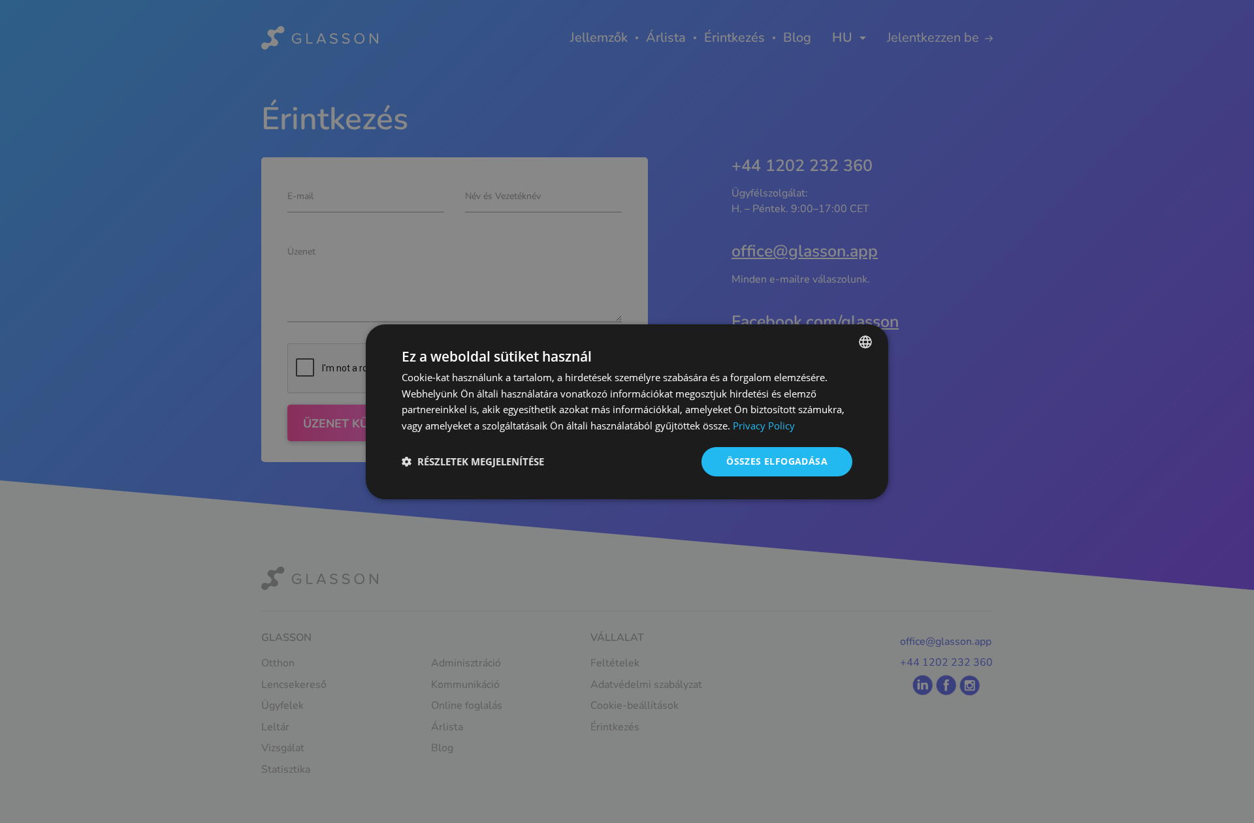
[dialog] (627, 411)
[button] (473, 461)
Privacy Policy (764, 425)
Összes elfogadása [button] (777, 461)
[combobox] (865, 341)
